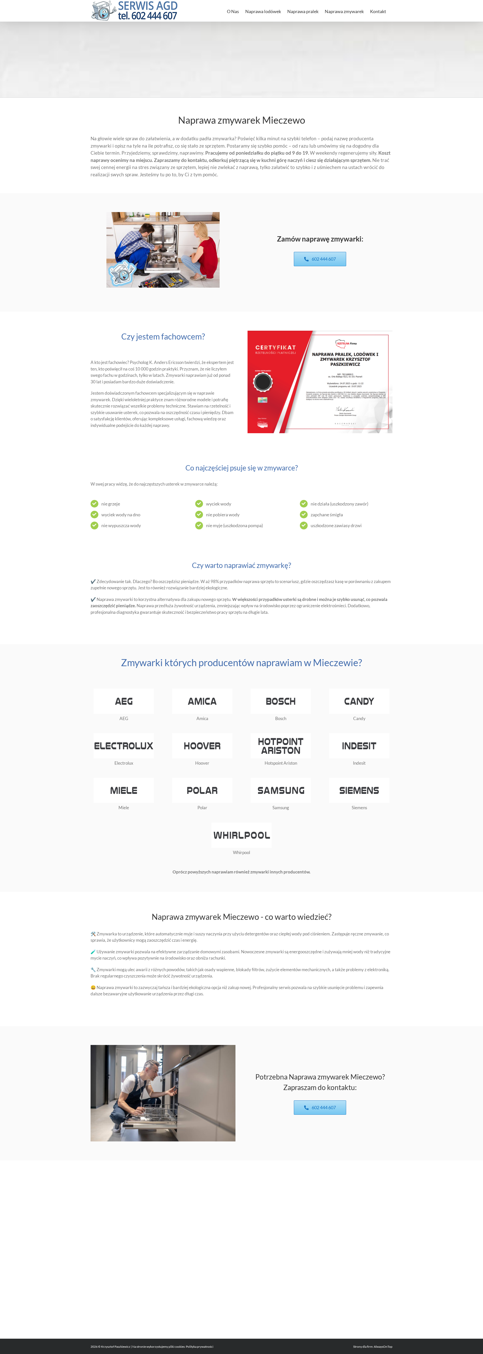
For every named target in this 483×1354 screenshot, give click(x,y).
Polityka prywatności (199, 1346)
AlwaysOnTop (383, 1346)
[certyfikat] (320, 332)
